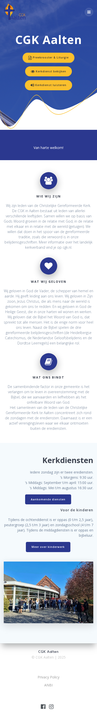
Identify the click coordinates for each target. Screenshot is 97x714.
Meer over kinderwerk (48, 547)
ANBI (48, 685)
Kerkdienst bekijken (51, 71)
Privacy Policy (48, 677)
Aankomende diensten (48, 499)
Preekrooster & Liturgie (51, 57)
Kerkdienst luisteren (50, 85)
